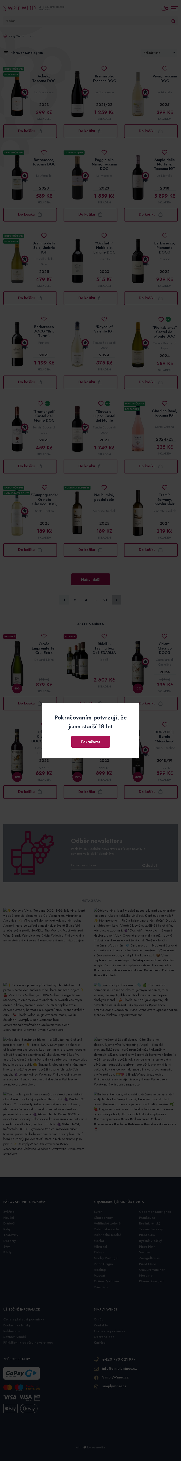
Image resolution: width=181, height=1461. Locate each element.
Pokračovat (90, 741)
